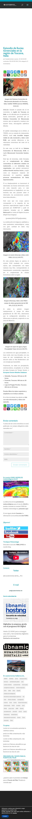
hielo (5, 699)
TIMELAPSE (20, 544)
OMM (17, 708)
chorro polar (25, 684)
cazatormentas (16, 684)
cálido (9, 690)
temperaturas (14, 714)
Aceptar (5, 816)
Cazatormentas (9, 59)
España (18, 690)
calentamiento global (14, 681)
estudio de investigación (9, 693)
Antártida (11, 678)
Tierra (23, 717)
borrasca (6, 681)
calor (22, 681)
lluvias (15, 702)
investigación (20, 699)
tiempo (18, 717)
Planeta (21, 708)
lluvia (10, 702)
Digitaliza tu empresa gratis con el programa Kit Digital (15, 625)
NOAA (5, 708)
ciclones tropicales (20, 687)
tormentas (6, 720)
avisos (16, 678)
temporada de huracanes (10, 717)
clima (5, 690)
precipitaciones (7, 711)
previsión (15, 711)
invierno (6, 702)
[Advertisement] (16, 30)
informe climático (12, 699)
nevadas (18, 705)
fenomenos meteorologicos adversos (12, 696)
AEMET (5, 678)
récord (20, 711)
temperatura (7, 714)
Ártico (11, 720)
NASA (13, 705)
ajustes (15, 813)
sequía (25, 711)
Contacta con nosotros (11, 638)
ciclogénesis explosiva (9, 687)
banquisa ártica (23, 678)
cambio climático (8, 684)
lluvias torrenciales (22, 702)
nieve (23, 705)
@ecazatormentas (8, 576)
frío (23, 696)
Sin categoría (22, 61)
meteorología (7, 705)
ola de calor (11, 708)
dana (14, 690)
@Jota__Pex (18, 576)
